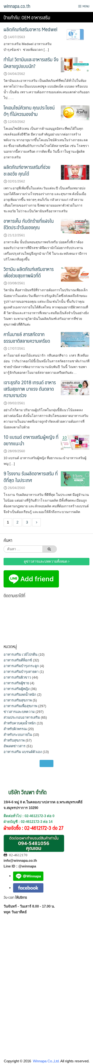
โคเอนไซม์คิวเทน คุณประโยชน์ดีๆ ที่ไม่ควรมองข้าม (29, 110)
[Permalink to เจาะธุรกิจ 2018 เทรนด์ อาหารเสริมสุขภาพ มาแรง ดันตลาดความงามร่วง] (75, 387)
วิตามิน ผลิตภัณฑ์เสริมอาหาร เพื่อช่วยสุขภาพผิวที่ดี (29, 272)
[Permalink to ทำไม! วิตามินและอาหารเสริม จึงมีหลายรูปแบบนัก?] (75, 64)
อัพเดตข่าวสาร (15, 746)
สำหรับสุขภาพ (14, 740)
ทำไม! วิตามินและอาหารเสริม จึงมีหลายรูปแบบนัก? (31, 62)
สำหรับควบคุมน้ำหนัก (20, 723)
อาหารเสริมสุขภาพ (18, 700)
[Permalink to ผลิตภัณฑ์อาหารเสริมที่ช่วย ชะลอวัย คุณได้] (75, 172)
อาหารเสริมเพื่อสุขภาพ (20, 706)
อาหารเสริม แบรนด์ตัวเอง (23, 752)
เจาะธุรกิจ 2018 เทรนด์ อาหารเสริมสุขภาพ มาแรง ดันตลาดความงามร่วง (30, 389)
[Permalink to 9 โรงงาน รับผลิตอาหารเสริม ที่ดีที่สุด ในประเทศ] (75, 479)
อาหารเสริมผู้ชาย (16, 683)
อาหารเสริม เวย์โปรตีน (20, 654)
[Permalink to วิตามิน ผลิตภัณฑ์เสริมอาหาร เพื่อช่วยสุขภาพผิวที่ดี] (75, 274)
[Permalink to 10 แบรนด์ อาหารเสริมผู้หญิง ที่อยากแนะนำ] (75, 442)
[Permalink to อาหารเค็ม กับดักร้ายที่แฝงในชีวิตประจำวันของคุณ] (75, 226)
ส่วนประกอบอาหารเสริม (22, 717)
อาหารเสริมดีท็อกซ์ (18, 660)
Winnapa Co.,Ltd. (46, 1061)
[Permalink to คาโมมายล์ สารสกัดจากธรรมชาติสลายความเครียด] (75, 339)
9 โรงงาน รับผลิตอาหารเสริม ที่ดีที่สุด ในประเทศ (31, 476)
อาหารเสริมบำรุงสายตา (21, 672)
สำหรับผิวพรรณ (15, 729)
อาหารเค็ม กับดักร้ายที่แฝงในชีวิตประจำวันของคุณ (29, 224)
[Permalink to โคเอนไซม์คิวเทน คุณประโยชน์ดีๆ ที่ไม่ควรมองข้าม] (75, 112)
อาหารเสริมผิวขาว (17, 677)
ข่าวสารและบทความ (19, 712)
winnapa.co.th (17, 6)
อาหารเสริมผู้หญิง (17, 689)
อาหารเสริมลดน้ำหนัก (20, 694)
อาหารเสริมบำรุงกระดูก (21, 666)
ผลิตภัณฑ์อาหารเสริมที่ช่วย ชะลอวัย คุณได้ (27, 170)
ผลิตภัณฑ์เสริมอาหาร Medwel (30, 29)
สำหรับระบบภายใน (18, 735)
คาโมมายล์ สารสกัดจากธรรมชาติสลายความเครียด (27, 337)
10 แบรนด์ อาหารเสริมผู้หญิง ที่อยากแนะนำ (31, 440)
